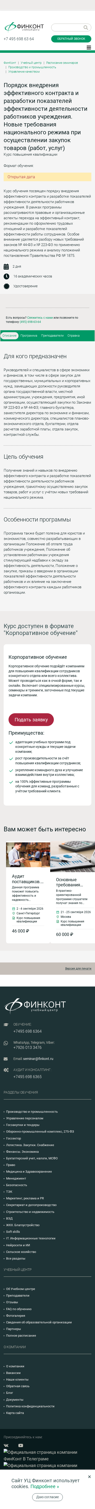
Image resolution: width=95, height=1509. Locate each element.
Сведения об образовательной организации (39, 1322)
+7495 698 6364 (27, 1031)
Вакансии (13, 1373)
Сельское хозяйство (21, 1252)
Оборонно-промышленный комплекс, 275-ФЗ (40, 1131)
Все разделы (15, 1258)
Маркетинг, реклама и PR (25, 1198)
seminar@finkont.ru (38, 1059)
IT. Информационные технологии (31, 1238)
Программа (28, 335)
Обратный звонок (71, 39)
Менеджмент (16, 1178)
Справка (73, 335)
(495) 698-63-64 (30, 322)
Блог (9, 1393)
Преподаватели (52, 335)
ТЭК (9, 1191)
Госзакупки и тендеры (22, 1125)
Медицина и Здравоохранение (29, 1171)
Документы (14, 1399)
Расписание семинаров (62, 63)
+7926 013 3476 (27, 1047)
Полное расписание (21, 1335)
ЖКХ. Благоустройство (22, 1225)
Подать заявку (31, 720)
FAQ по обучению (19, 1309)
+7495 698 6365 (27, 1076)
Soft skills (13, 1232)
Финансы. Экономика (22, 1151)
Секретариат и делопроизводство (31, 1205)
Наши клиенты (17, 1379)
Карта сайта (15, 1413)
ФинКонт (10, 63)
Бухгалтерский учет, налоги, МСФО (32, 1158)
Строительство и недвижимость (30, 1212)
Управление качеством (24, 71)
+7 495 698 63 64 (19, 39)
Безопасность (16, 1185)
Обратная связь (17, 1386)
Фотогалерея (15, 1315)
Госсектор (13, 1138)
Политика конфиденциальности (30, 1406)
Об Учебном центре (20, 1289)
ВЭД (9, 1218)
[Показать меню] (89, 47)
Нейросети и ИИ (18, 1245)
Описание (9, 335)
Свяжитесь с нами (40, 317)
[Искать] (85, 27)
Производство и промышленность (32, 67)
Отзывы (12, 1302)
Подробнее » (44, 1486)
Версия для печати (78, 968)
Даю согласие (47, 1497)
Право (10, 1165)
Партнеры (13, 1329)
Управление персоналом (24, 1118)
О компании (15, 1366)
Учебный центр (31, 63)
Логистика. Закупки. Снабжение (30, 1145)
